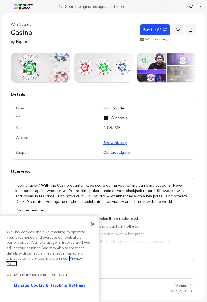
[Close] (93, 224)
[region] (49, 259)
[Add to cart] (177, 29)
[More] (200, 6)
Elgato (21, 41)
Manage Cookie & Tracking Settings (50, 285)
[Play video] (40, 68)
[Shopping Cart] (191, 6)
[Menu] (6, 6)
